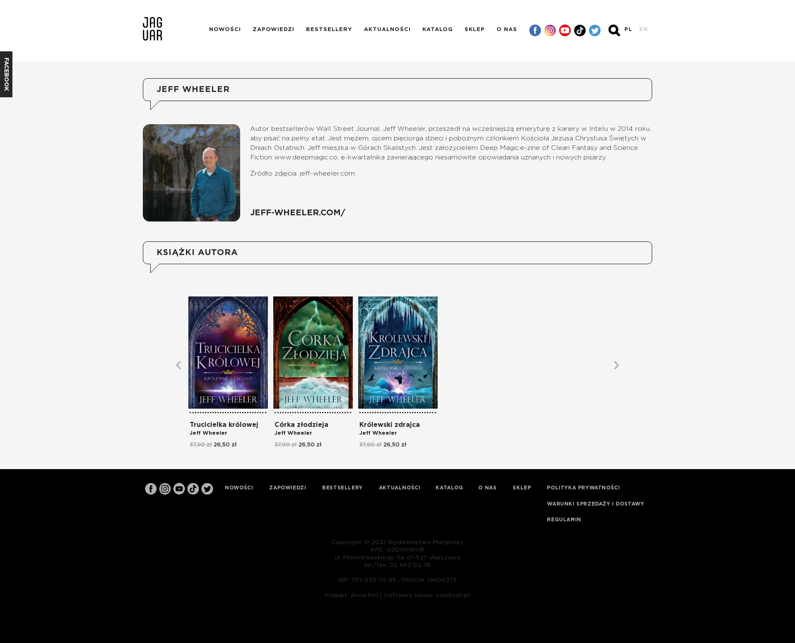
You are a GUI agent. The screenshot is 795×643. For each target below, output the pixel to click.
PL (628, 29)
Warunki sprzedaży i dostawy (595, 503)
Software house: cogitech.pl (427, 595)
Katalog (437, 29)
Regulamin (564, 519)
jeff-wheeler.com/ (297, 213)
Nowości (225, 29)
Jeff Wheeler (208, 433)
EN (643, 29)
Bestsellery (329, 29)
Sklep (475, 29)
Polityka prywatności (583, 487)
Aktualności (387, 29)
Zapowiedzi (273, 29)
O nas (506, 29)
